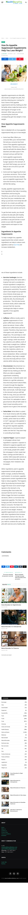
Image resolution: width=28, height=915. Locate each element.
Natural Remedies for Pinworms (10, 648)
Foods (3, 718)
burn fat (16, 245)
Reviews (3, 759)
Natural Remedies (6, 740)
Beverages (4, 702)
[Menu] (2, 2)
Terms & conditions (6, 834)
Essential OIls (4, 713)
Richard (5, 53)
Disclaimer (3, 835)
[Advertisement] (14, 21)
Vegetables (4, 765)
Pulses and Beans (6, 756)
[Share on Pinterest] (19, 59)
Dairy (3, 704)
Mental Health (5, 737)
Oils (2, 748)
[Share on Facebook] (5, 59)
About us (3, 829)
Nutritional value (5, 743)
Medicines (4, 735)
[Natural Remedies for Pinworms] (14, 638)
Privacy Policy (4, 832)
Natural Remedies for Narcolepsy (18, 795)
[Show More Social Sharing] (25, 59)
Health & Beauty (5, 729)
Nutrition (3, 863)
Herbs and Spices (5, 732)
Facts (3, 715)
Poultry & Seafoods (6, 754)
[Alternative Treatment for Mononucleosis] (5, 811)
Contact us (4, 830)
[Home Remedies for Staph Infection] (14, 595)
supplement (4, 762)
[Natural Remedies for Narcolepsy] (5, 796)
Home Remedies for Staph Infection (11, 605)
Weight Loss (4, 767)
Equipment (4, 710)
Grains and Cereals (6, 726)
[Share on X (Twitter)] (12, 59)
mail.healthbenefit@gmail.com (9, 848)
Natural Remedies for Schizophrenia (11, 626)
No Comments (21, 53)
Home (2, 827)
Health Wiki (4, 862)
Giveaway (4, 724)
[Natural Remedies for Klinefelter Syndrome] (5, 804)
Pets (3, 751)
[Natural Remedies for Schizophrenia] (14, 617)
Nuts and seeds (5, 745)
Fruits (3, 721)
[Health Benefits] (14, 2)
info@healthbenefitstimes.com (9, 847)
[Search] (26, 2)
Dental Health (5, 707)
